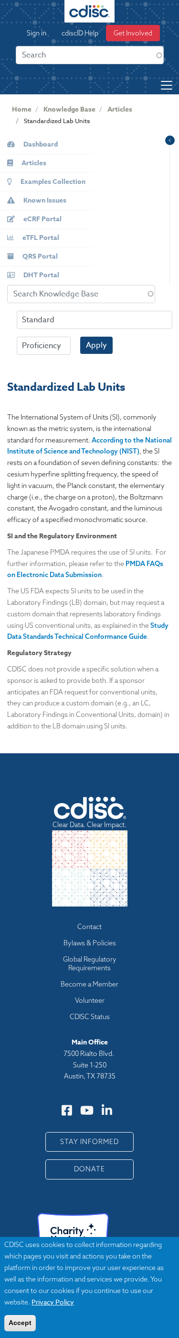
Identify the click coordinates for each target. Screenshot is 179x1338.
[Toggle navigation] (166, 85)
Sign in (36, 33)
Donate (89, 1169)
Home (22, 109)
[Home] (89, 11)
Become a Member (89, 984)
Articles (119, 109)
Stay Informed (89, 1141)
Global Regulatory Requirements (89, 963)
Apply (96, 345)
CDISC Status (90, 1016)
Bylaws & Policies (89, 943)
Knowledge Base (69, 109)
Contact (89, 926)
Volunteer (90, 1000)
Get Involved (133, 33)
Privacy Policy (53, 1301)
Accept (20, 1323)
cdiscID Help (80, 33)
